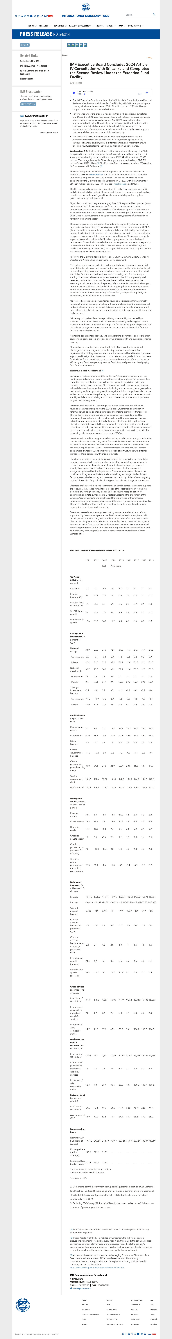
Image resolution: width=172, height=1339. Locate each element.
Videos (110, 26)
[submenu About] (35, 26)
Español (153, 1324)
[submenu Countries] (65, 26)
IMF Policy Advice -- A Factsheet (33, 65)
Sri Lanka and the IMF (29, 61)
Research (44, 26)
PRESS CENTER (27, 104)
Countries (59, 26)
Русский (153, 1319)
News (99, 26)
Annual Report (112, 1319)
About (31, 26)
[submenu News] (103, 26)
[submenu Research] (50, 26)
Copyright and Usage (115, 1324)
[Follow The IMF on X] (16, 16)
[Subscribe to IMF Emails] (38, 16)
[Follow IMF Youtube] (31, 16)
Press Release (96, 175)
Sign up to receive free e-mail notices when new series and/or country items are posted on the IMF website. (39, 123)
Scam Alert (135, 1319)
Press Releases (26, 78)
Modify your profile (48, 132)
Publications (134, 26)
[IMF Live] (152, 1334)
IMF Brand (135, 1324)
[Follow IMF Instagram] (25, 16)
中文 (151, 1305)
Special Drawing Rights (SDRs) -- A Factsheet (34, 72)
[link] (69, 45)
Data (121, 26)
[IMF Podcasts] (142, 1334)
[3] (71, 1255)
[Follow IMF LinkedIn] (22, 16)
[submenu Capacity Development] (93, 26)
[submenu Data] (124, 26)
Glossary (134, 1314)
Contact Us (135, 1305)
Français (153, 1310)
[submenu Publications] (142, 26)
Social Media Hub (113, 1314)
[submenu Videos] (115, 26)
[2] (101, 166)
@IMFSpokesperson (82, 1288)
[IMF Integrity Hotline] (41, 16)
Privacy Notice (136, 1300)
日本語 (152, 1314)
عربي (151, 1300)
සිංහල (150, 57)
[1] (98, 163)
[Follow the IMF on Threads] (28, 16)
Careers (134, 1310)
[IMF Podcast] (35, 16)
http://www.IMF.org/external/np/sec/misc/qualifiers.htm (97, 1268)
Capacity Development (80, 26)
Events (84, 1324)
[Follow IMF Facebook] (19, 16)
